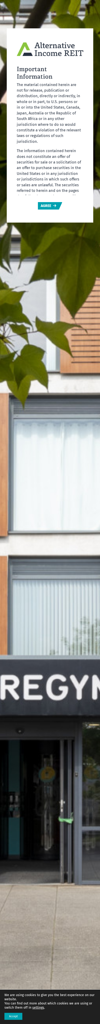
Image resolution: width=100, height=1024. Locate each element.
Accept (13, 1016)
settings (38, 1008)
